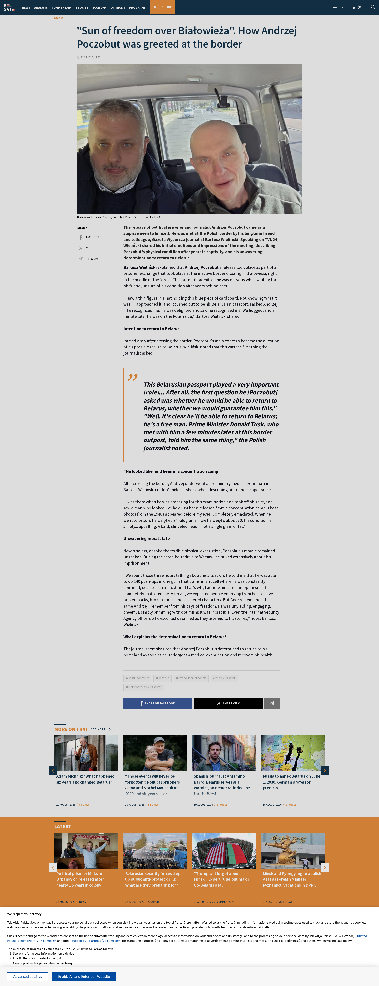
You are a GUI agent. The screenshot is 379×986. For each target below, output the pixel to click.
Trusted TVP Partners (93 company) (95, 940)
